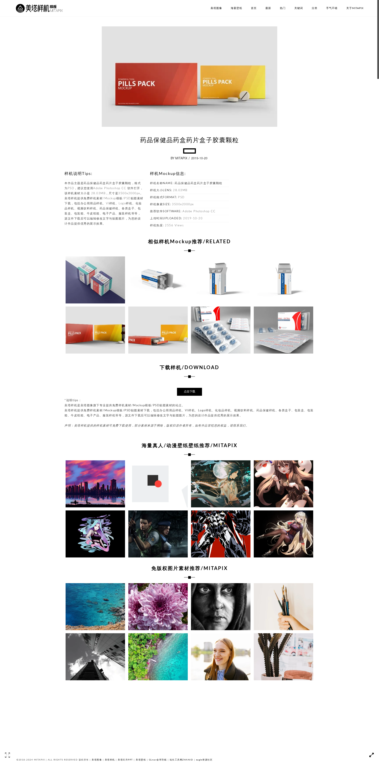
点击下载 (189, 391)
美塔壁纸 (141, 760)
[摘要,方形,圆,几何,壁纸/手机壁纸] (158, 483)
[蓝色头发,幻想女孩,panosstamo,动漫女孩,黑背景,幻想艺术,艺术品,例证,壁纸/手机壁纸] (95, 533)
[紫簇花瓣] (158, 606)
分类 (314, 8)
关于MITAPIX (355, 8)
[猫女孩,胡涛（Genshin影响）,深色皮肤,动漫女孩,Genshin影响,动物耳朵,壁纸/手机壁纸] (283, 483)
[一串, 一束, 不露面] (283, 606)
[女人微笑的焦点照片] (220, 656)
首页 (254, 8)
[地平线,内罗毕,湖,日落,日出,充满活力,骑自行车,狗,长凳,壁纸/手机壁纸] (95, 483)
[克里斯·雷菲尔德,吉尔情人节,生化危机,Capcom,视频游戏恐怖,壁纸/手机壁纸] (158, 533)
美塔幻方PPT (125, 760)
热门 (283, 8)
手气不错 (332, 8)
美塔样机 (110, 760)
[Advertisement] (282, 198)
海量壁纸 (236, 8)
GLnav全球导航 (158, 760)
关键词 (298, 8)
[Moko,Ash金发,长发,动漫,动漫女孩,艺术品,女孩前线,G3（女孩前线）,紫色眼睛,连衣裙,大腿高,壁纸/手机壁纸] (283, 533)
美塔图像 (216, 8)
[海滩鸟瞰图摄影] (158, 656)
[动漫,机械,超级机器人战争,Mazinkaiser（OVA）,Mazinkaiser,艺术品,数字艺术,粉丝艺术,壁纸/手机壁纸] (220, 533)
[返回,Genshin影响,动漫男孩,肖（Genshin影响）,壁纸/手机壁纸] (220, 483)
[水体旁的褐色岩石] (95, 606)
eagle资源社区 (204, 760)
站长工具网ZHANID (181, 760)
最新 (268, 8)
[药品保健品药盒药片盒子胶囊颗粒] (95, 279)
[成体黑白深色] (220, 606)
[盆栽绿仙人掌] (283, 656)
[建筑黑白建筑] (95, 656)
